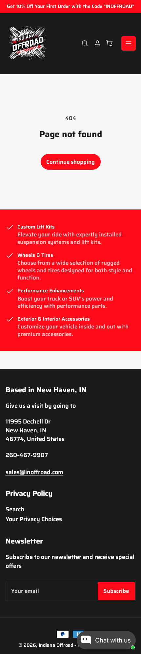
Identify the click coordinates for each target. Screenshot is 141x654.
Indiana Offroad (56, 645)
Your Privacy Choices (34, 519)
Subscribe (116, 591)
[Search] (85, 43)
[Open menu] (128, 43)
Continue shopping (70, 161)
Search (15, 509)
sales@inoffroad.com (34, 472)
